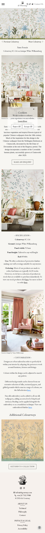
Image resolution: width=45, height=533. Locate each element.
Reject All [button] (16, 126)
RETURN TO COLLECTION (22, 466)
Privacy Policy (22, 525)
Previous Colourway (11, 41)
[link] (33, 4)
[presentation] (4, 442)
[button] (34, 109)
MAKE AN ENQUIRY (22, 162)
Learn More (22, 121)
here (27, 279)
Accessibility (22, 528)
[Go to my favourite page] (30, 4)
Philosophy (22, 511)
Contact (22, 515)
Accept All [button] (28, 126)
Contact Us (38, 4)
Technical (22, 508)
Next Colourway (35, 41)
